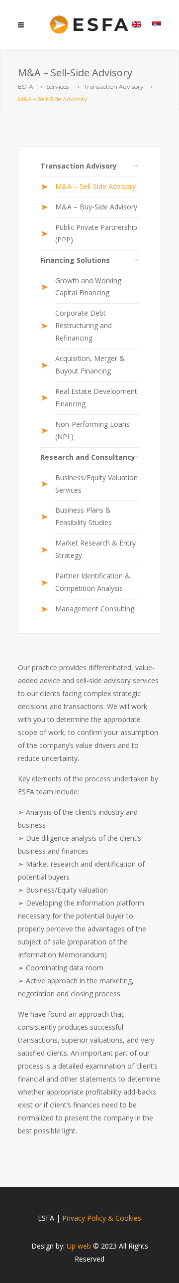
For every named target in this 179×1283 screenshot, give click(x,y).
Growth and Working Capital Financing (88, 287)
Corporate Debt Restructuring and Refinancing (83, 325)
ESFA (25, 86)
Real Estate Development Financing (96, 397)
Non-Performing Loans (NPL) (92, 430)
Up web (79, 1246)
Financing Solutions (75, 260)
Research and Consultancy (87, 457)
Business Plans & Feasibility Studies (83, 516)
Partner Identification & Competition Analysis (92, 582)
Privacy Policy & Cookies (101, 1218)
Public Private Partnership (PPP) (96, 233)
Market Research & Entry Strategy (95, 549)
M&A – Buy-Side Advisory (96, 206)
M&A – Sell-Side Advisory (95, 186)
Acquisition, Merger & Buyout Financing (90, 364)
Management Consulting (94, 608)
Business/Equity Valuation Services (96, 484)
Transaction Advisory (114, 86)
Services (57, 86)
